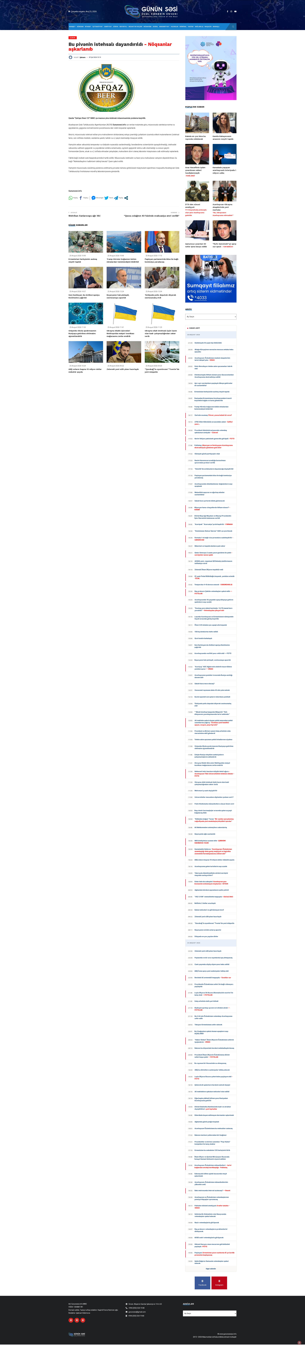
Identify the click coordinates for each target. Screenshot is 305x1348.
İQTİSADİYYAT (97, 26)
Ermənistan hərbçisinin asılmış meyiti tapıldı (211, 392)
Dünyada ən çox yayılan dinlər (206, 936)
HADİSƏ (190, 26)
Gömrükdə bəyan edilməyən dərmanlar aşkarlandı (214, 1115)
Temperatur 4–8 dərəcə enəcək (213, 585)
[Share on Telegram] (118, 198)
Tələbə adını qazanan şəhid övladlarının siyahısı (213, 739)
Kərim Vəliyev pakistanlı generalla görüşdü (214, 439)
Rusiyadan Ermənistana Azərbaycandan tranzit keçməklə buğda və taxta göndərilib (213, 399)
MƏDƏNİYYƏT (164, 26)
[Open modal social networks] (126, 198)
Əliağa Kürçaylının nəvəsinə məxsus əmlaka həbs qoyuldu (214, 351)
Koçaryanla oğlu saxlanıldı (205, 834)
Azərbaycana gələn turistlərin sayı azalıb (211, 866)
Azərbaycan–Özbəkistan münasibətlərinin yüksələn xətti (211, 1183)
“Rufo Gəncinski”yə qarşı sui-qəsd (224, 245)
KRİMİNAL (183, 26)
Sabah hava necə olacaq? (205, 684)
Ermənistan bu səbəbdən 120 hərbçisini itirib (212, 1150)
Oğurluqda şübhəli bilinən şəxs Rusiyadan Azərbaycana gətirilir (211, 1099)
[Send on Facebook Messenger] (97, 198)
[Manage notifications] (299, 1343)
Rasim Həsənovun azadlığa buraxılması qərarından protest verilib (210, 461)
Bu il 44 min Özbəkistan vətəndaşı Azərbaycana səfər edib (213, 1017)
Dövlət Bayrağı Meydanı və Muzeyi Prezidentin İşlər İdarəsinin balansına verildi (212, 517)
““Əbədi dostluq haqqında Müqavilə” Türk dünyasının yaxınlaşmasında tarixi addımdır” (212, 713)
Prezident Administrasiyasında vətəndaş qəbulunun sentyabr (211, 431)
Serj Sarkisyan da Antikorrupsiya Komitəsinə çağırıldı (212, 646)
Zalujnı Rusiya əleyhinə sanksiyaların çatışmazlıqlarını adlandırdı (209, 756)
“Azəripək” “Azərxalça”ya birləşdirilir (213, 524)
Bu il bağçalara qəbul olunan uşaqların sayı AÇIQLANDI (211, 1032)
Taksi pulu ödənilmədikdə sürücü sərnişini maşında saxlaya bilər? (211, 874)
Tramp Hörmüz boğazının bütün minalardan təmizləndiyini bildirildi (211, 408)
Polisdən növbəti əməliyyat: (212, 1207)
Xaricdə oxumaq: (213, 415)
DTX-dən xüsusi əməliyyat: (195, 209)
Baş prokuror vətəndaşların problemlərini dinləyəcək (211, 1230)
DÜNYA (115, 26)
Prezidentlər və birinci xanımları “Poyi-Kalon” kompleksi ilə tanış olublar (212, 1143)
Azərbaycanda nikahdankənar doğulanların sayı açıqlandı (213, 485)
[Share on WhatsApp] (73, 198)
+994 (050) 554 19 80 (137, 1308)
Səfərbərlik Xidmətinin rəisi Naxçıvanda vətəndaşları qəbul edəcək (210, 1215)
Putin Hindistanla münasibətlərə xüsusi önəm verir (214, 804)
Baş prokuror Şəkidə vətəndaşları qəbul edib (213, 592)
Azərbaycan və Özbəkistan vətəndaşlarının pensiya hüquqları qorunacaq (212, 1198)
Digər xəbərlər (211, 1269)
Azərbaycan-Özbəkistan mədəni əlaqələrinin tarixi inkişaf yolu (212, 359)
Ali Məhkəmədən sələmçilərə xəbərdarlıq (210, 827)
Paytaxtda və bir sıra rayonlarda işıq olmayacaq (213, 958)
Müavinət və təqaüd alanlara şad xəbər (210, 546)
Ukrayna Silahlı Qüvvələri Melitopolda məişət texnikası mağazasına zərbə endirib (120, 333)
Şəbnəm (82, 57)
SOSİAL (155, 26)
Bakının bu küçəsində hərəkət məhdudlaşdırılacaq (214, 1048)
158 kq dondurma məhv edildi (206, 632)
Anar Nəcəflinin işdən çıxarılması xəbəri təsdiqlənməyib (195, 171)
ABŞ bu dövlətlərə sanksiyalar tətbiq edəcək (212, 1070)
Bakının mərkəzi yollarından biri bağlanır (211, 1135)
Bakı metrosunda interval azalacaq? (212, 1190)
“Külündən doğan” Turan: (214, 820)
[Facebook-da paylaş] (83, 198)
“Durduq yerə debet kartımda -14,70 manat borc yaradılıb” (213, 609)
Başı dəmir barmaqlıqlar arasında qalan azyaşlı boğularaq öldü (213, 812)
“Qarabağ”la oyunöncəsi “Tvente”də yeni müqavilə (214, 923)
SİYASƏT (88, 26)
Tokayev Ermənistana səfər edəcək (208, 1025)
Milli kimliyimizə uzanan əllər (210, 842)
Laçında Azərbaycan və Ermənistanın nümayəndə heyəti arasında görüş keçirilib (214, 618)
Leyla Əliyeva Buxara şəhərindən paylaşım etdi (214, 1078)
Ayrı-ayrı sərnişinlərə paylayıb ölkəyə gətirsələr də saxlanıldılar (213, 384)
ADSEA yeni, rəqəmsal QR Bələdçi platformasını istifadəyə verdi (213, 562)
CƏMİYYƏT (108, 26)
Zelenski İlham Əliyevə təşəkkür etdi (209, 570)
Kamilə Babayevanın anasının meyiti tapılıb (223, 137)
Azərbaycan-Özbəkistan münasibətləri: (212, 1166)
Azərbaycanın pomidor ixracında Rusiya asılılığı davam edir (213, 676)
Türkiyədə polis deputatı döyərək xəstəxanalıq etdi (212, 705)
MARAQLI (216, 26)
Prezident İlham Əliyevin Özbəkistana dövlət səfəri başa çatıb (212, 1056)
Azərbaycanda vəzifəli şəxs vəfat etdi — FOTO (212, 653)
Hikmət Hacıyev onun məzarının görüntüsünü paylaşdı (212, 1245)
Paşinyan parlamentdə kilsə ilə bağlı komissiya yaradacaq (213, 476)
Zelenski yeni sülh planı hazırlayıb (123, 369)
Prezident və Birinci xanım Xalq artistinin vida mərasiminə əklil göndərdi (213, 732)
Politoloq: (213, 446)
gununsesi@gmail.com (137, 1312)
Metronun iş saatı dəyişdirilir (206, 791)
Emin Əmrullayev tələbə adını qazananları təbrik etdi (213, 367)
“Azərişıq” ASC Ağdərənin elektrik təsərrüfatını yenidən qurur (213, 668)
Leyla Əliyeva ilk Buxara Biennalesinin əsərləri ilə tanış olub (213, 994)
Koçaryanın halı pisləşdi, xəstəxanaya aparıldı (212, 660)
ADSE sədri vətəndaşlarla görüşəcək (209, 1237)
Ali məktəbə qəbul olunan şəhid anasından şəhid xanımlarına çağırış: (214, 722)
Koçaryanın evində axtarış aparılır (208, 930)
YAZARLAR (174, 26)
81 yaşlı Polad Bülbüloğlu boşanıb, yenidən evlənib (214, 577)
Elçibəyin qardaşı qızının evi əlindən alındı (212, 1009)
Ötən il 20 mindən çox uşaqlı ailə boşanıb (211, 625)
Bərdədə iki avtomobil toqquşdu (213, 978)
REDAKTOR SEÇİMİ (135, 26)
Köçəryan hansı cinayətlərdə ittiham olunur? (212, 509)
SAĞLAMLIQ (199, 26)
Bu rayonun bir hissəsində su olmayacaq (210, 1063)
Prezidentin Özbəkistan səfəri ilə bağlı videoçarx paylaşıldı (214, 985)
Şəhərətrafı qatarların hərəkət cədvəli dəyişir (212, 1085)
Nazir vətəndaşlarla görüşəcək (207, 1222)
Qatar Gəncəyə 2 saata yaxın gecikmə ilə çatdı (213, 554)
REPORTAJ (123, 26)
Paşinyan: (214, 1254)
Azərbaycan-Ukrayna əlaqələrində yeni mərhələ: (223, 209)
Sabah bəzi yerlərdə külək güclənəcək (210, 501)
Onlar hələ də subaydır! (211, 883)
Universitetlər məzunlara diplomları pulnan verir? (214, 797)
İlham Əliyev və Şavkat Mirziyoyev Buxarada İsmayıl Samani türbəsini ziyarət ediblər (211, 1158)
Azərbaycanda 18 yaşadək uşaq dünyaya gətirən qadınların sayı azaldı (214, 601)
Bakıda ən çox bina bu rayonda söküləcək (195, 137)
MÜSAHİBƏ (147, 26)
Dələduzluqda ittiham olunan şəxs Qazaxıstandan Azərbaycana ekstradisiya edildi (214, 376)
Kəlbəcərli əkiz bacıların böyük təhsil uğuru (214, 773)
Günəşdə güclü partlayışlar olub (207, 454)
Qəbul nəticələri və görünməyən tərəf (209, 910)
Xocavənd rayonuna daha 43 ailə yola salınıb (212, 690)
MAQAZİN (208, 26)
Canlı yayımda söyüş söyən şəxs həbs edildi (212, 964)
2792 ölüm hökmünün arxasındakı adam (214, 423)
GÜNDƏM (80, 26)
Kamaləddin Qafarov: (213, 851)
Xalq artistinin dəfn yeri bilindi (206, 1001)
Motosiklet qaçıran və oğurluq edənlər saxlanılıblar (210, 493)
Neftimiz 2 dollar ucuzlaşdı (205, 903)
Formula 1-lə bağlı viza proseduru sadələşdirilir (214, 539)
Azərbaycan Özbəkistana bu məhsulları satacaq (214, 1128)
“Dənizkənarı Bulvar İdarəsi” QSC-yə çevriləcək (213, 531)
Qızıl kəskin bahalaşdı (203, 638)
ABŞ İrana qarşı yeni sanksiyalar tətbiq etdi (211, 971)
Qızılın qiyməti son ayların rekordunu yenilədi (212, 697)
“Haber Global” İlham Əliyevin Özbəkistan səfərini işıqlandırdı (214, 1041)
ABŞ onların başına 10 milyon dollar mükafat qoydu (214, 860)
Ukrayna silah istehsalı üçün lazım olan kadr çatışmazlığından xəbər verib (161, 333)
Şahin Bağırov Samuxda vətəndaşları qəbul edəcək (212, 1262)
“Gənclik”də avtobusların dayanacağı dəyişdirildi (214, 469)
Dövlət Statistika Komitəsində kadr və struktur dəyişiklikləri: (213, 1108)
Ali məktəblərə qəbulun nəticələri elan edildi (212, 1092)
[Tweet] (108, 198)
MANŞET (72, 26)
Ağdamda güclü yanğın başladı (207, 1122)
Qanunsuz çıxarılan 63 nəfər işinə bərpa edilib (196, 245)
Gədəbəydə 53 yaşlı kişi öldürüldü (208, 343)
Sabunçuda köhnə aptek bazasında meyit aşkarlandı (210, 1175)
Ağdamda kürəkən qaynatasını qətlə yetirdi (212, 890)
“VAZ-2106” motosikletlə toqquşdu (213, 897)
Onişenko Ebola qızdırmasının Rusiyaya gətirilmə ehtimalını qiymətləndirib (82, 333)
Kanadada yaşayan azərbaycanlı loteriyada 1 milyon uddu (224, 170)
